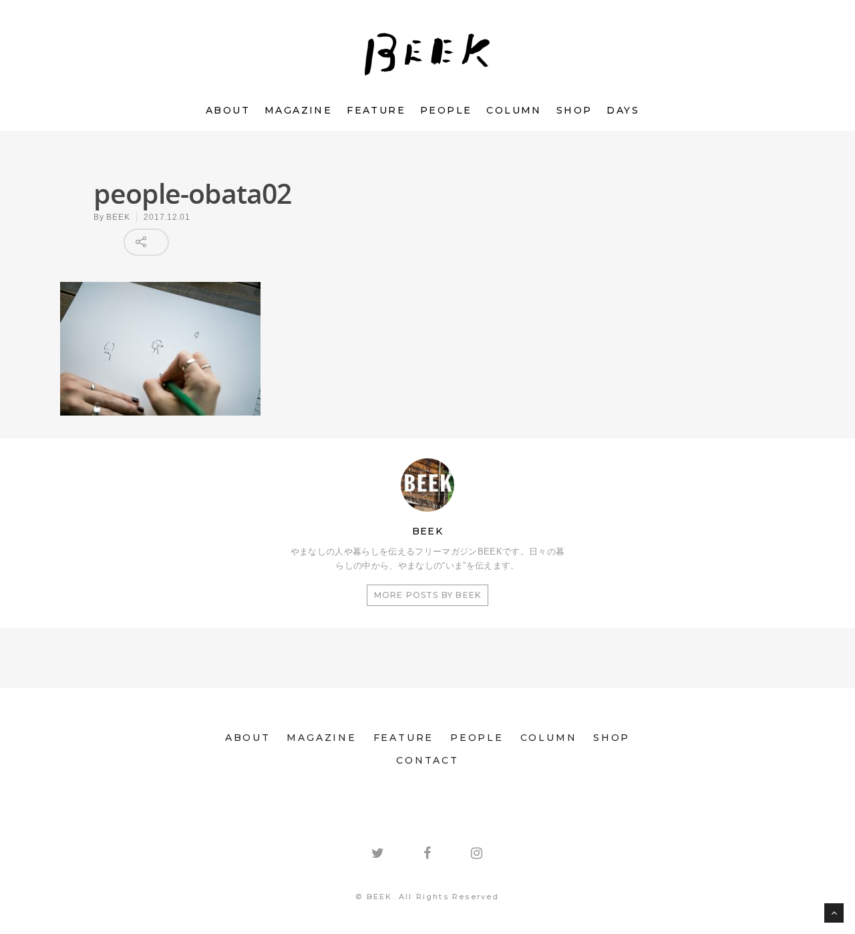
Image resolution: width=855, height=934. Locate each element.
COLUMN (513, 110)
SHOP (574, 110)
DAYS (623, 110)
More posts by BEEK (428, 595)
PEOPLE (446, 110)
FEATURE (376, 110)
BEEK (118, 217)
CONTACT (427, 760)
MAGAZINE (298, 110)
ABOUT (228, 110)
